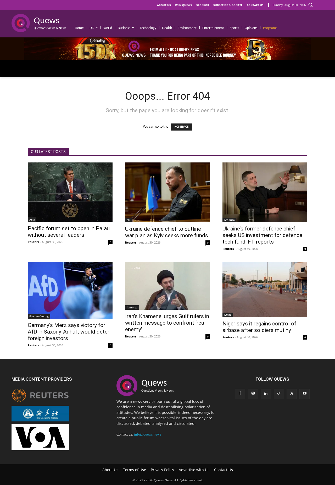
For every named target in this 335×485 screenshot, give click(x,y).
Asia (32, 219)
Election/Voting (39, 316)
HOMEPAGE (181, 127)
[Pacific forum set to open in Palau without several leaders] (70, 192)
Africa (228, 315)
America (229, 220)
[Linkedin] (266, 394)
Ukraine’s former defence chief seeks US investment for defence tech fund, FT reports (262, 235)
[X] (292, 394)
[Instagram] (253, 394)
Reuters (33, 242)
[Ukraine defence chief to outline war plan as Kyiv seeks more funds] (167, 192)
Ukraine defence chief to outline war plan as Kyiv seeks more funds (166, 232)
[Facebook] (240, 394)
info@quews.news (147, 434)
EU (128, 220)
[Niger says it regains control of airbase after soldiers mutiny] (264, 289)
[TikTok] (279, 394)
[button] (310, 4)
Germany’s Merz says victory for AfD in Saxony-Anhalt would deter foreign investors (68, 331)
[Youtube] (304, 394)
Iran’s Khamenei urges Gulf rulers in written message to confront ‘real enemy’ (167, 322)
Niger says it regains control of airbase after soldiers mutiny (259, 326)
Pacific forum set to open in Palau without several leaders (69, 231)
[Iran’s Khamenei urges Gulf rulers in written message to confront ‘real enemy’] (167, 286)
